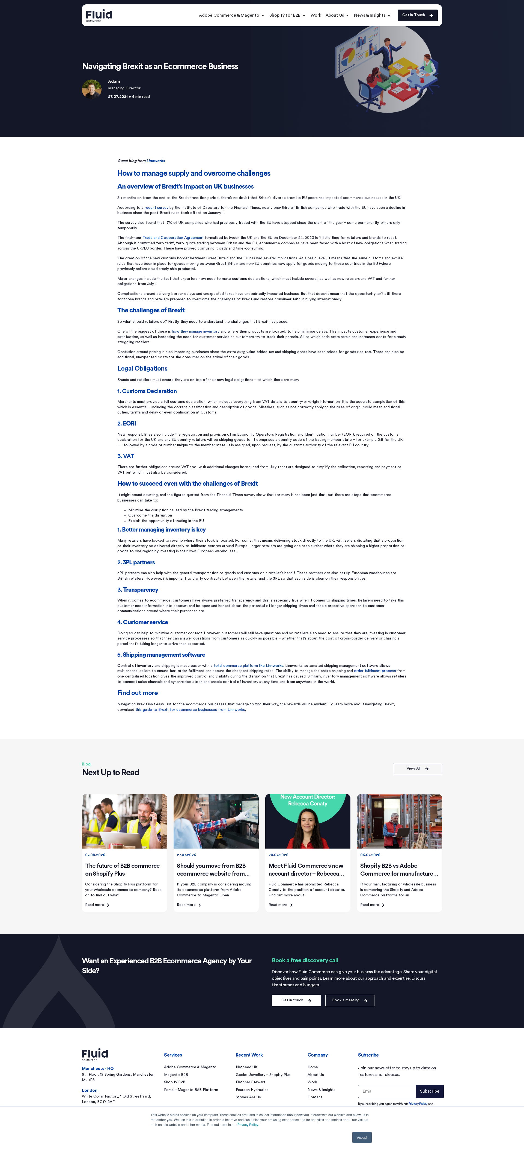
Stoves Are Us (248, 1097)
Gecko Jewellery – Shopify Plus (263, 1075)
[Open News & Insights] (389, 15)
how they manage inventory (195, 331)
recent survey (156, 208)
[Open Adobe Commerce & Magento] (263, 15)
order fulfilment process (375, 671)
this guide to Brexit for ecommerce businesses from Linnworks (190, 710)
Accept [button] (362, 1137)
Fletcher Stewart (250, 1082)
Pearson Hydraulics (252, 1090)
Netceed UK (247, 1067)
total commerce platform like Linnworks (248, 666)
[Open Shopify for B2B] (304, 15)
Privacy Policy (247, 1124)
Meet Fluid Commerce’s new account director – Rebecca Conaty (306, 873)
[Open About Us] (347, 15)
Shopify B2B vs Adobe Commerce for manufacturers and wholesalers (399, 873)
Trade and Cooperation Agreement (173, 238)
